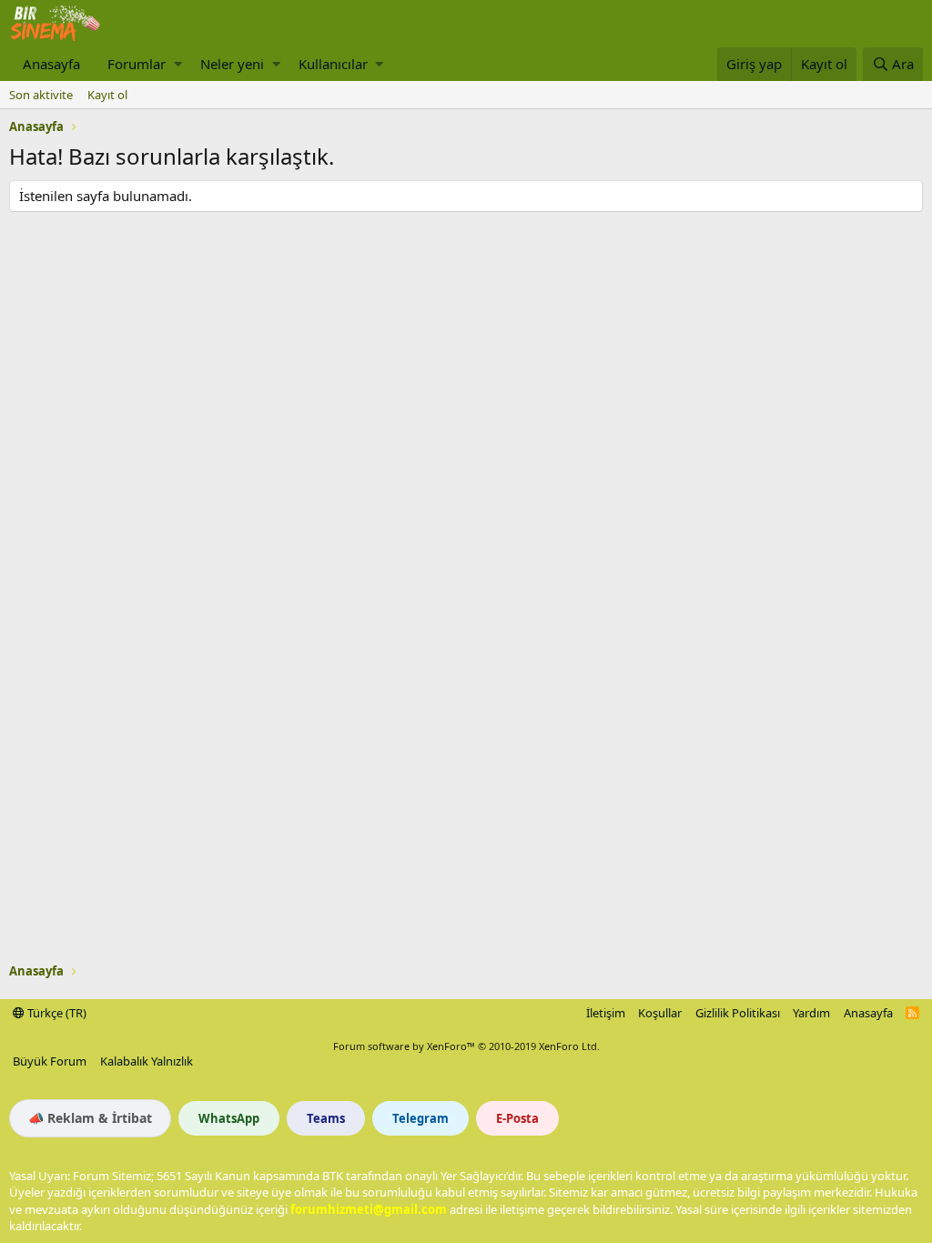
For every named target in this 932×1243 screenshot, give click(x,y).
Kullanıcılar (333, 64)
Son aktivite (41, 94)
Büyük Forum (49, 1061)
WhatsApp (228, 1118)
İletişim (605, 1013)
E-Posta (517, 1118)
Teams (326, 1118)
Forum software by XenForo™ (466, 1046)
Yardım (811, 1013)
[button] (178, 64)
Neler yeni (232, 64)
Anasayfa (51, 64)
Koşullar (660, 1013)
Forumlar (136, 64)
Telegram (420, 1118)
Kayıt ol (107, 94)
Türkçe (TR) (55, 1013)
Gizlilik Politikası (737, 1013)
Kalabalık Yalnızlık (146, 1061)
